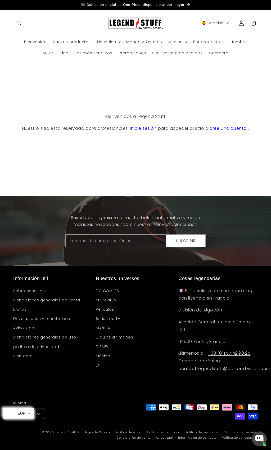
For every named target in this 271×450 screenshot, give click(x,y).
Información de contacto (197, 437)
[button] (19, 23)
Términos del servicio (241, 432)
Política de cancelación (240, 437)
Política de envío (128, 432)
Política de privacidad (163, 432)
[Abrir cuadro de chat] (259, 438)
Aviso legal (164, 437)
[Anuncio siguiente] (256, 5)
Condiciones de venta (134, 437)
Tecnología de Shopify (93, 432)
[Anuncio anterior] (15, 5)
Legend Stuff (65, 432)
